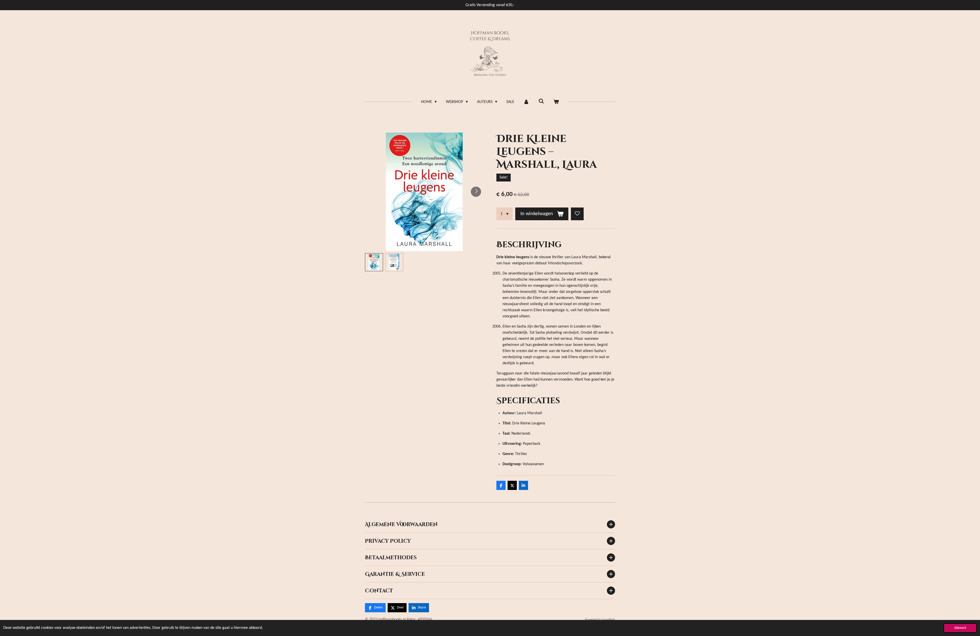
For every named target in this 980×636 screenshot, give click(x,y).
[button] (374, 262)
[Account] (526, 102)
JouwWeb (608, 619)
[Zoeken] (541, 101)
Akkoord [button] (960, 628)
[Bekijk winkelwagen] (556, 102)
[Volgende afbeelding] (476, 192)
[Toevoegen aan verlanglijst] (577, 213)
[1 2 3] (504, 213)
